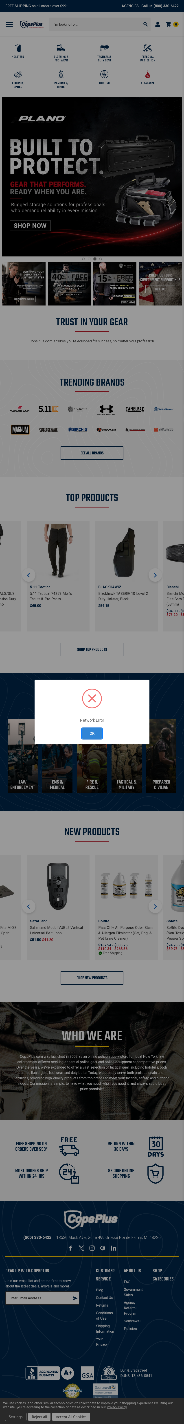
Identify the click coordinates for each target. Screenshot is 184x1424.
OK (92, 733)
